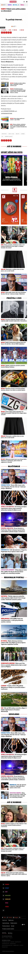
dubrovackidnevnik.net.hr (7, 945)
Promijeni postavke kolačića (8, 929)
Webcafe (7, 899)
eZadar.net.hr (16, 945)
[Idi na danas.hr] (13, 1)
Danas (7, 884)
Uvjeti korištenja (5, 923)
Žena (6, 903)
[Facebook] (2, 33)
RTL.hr (3, 937)
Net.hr (15, 30)
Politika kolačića (13, 923)
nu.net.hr (21, 945)
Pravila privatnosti (6, 926)
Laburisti (17, 133)
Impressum (4, 920)
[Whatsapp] (6, 33)
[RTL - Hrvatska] (4, 933)
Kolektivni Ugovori (8, 136)
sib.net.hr (12, 941)
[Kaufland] (14, 190)
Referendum (4, 133)
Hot (6, 892)
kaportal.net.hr (18, 941)
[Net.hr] (10, 933)
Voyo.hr (11, 937)
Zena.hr (7, 937)
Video (7, 907)
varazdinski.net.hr (5, 943)
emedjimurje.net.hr (6, 941)
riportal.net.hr (13, 943)
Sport (7, 888)
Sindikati (22, 133)
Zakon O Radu (11, 133)
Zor (2, 136)
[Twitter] (4, 33)
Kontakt (12, 926)
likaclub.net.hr (5, 947)
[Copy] (11, 33)
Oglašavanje (11, 920)
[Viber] (8, 33)
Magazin (7, 895)
